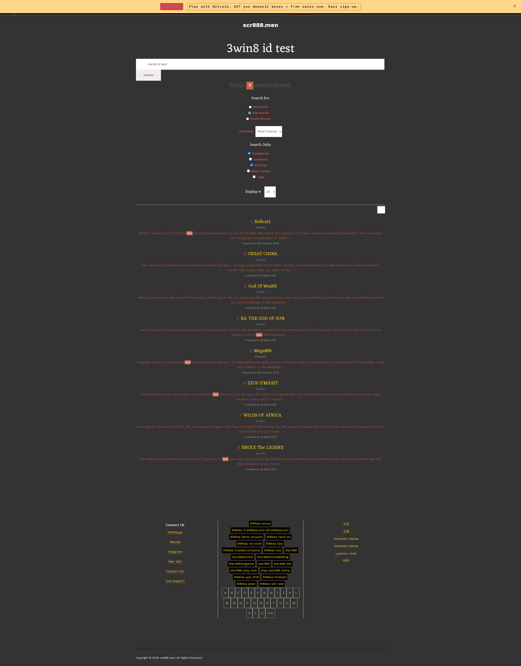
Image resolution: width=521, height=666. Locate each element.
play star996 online (275, 570)
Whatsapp (175, 532)
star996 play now (243, 570)
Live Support (175, 581)
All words (260, 107)
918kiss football (274, 577)
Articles (260, 165)
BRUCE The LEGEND (262, 448)
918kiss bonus (260, 523)
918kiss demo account (246, 537)
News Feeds (260, 171)
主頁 (346, 531)
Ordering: (246, 131)
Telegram (175, 552)
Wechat (175, 542)
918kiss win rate (272, 584)
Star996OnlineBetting (273, 557)
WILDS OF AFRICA (263, 415)
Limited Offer (171, 6)
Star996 (291, 550)
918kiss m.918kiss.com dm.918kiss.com (260, 530)
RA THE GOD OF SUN (263, 319)
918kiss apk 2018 (246, 577)
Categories (260, 153)
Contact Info (175, 571)
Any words (260, 113)
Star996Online (242, 557)
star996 (264, 564)
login (346, 560)
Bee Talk (175, 561)
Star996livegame (241, 564)
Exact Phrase (260, 119)
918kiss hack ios (278, 537)
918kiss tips (274, 543)
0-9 (270, 613)
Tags (260, 177)
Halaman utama (346, 546)
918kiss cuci (272, 550)
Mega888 (262, 351)
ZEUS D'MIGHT (263, 383)
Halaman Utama (346, 539)
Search (148, 75)
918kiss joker (246, 584)
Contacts (260, 159)
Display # (253, 192)
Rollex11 (262, 222)
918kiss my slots (249, 543)
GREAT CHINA (263, 254)
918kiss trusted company (241, 550)
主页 (346, 524)
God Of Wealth (262, 286)
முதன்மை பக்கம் (346, 553)
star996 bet (282, 564)
